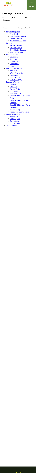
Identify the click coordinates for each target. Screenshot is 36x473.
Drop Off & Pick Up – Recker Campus (20, 101)
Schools (9, 43)
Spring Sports (15, 121)
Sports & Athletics (13, 114)
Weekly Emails (15, 93)
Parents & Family (12, 82)
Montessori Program (18, 36)
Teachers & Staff (16, 52)
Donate (13, 84)
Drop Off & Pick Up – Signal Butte (20, 97)
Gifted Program (16, 38)
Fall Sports (14, 116)
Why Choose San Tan (14, 68)
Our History (14, 75)
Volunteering (15, 109)
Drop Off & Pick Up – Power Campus (20, 106)
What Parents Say (17, 73)
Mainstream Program (18, 41)
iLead (12, 66)
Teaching (13, 59)
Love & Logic (15, 61)
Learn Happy (15, 77)
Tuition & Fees (11, 125)
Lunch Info (14, 91)
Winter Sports (15, 119)
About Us (13, 70)
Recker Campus (16, 45)
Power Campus (16, 48)
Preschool (14, 34)
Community (14, 64)
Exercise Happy (16, 80)
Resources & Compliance (19, 112)
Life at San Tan (12, 54)
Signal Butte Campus (18, 50)
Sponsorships (15, 123)
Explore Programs (13, 31)
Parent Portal (15, 89)
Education (14, 57)
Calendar (13, 86)
